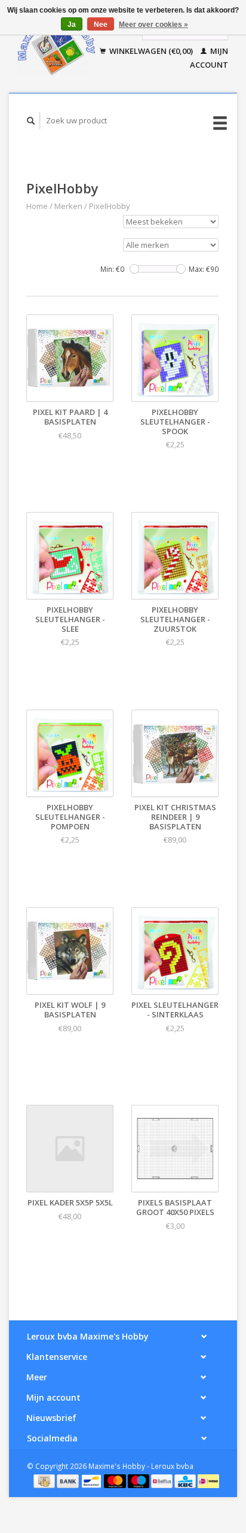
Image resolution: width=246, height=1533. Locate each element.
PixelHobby (109, 206)
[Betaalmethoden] (45, 1480)
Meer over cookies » (153, 24)
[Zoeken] (31, 120)
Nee (100, 24)
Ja (71, 24)
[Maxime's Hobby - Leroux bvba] (56, 46)
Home (37, 206)
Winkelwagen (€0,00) (151, 51)
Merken (68, 206)
